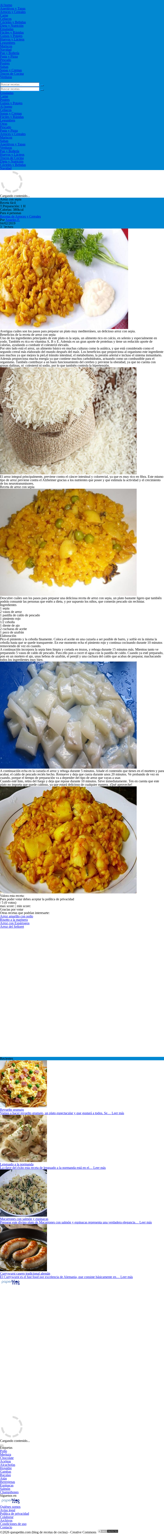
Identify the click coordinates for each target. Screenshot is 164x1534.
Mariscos (6, 46)
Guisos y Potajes (11, 36)
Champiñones (9, 1492)
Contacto (6, 1527)
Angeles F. (12, 220)
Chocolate (7, 1458)
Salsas (4, 67)
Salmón (5, 1489)
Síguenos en (8, 1495)
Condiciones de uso (13, 1524)
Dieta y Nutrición (11, 25)
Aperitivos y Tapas (12, 8)
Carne (4, 15)
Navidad (6, 49)
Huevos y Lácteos (12, 39)
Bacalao (5, 1475)
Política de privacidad (14, 1513)
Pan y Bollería (9, 53)
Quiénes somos (10, 1507)
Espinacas (6, 1485)
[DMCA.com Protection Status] (108, 1532)
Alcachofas (7, 1465)
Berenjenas (7, 1482)
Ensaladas (6, 29)
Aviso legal (7, 1510)
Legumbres (7, 43)
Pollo (3, 1451)
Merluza (5, 1454)
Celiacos (6, 19)
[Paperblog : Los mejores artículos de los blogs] (10, 1284)
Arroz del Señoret (12, 926)
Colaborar (6, 1517)
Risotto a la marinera (14, 920)
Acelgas (5, 1461)
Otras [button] (3, 123)
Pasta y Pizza (9, 56)
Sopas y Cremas (11, 70)
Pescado (5, 60)
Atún (3, 1478)
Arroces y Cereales (13, 12)
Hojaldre (6, 1468)
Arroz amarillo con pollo (16, 916)
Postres (5, 63)
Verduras (6, 77)
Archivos (6, 1520)
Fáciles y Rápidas (12, 32)
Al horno (6, 5)
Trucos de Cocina (12, 73)
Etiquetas (6, 1447)
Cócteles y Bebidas (13, 22)
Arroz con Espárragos (14, 923)
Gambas (5, 1471)
